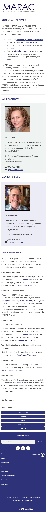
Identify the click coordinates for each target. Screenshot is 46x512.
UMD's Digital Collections (12, 370)
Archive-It (19, 383)
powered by (17, 509)
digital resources (21, 51)
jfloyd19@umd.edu (15, 170)
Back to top (36, 455)
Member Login (23, 435)
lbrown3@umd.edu (15, 242)
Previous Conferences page (26, 285)
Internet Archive (27, 279)
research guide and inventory (29, 40)
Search (39, 442)
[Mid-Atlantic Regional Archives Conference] (18, 13)
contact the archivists (24, 45)
